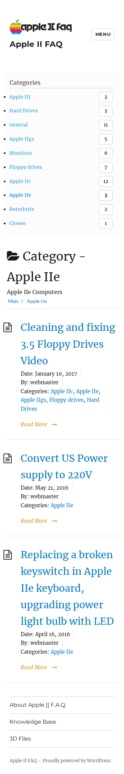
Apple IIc (62, 391)
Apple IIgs (33, 400)
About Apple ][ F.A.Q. (38, 705)
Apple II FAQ (36, 44)
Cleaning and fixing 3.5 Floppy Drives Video (68, 344)
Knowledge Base (33, 722)
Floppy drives (66, 400)
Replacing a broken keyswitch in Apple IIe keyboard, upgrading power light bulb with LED (67, 588)
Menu (103, 34)
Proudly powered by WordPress (77, 761)
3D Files (20, 738)
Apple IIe (87, 391)
